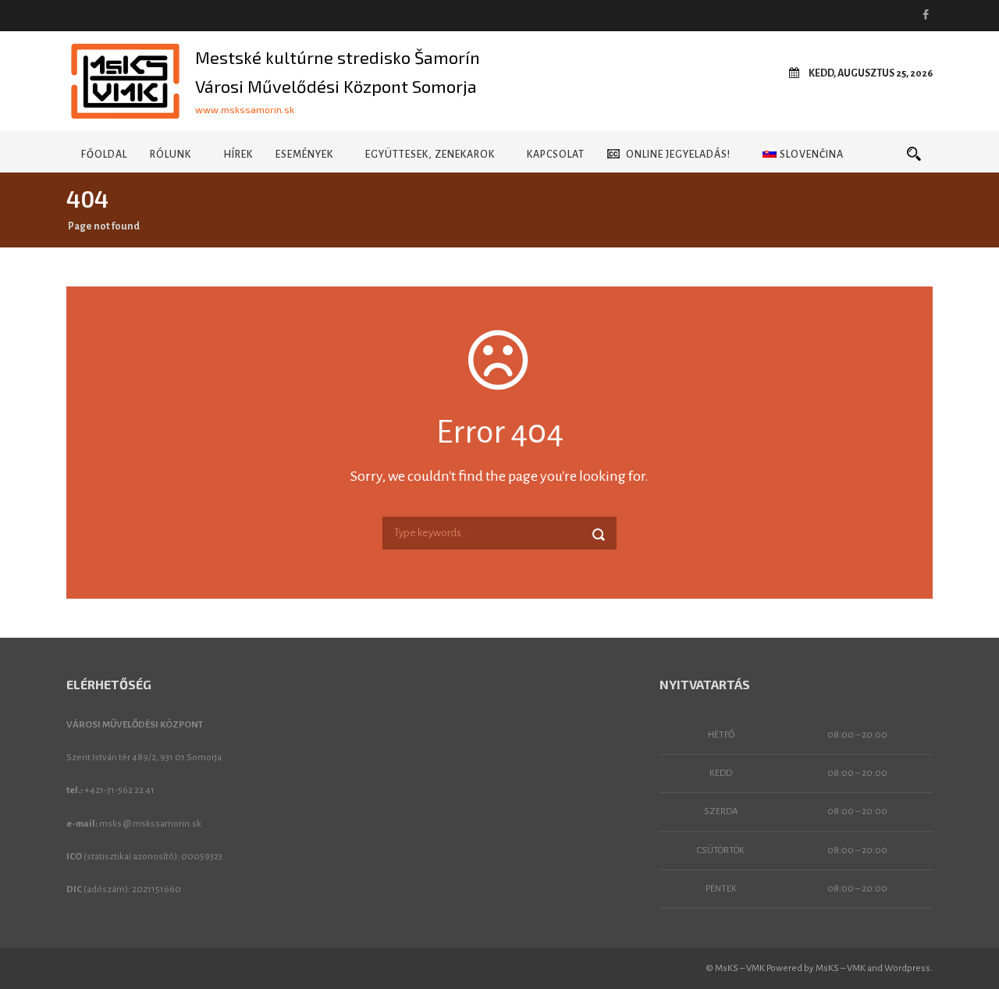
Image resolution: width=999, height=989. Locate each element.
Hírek (238, 154)
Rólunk (170, 154)
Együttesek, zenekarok (430, 154)
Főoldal (104, 154)
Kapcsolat (556, 154)
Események (304, 154)
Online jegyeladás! (678, 154)
